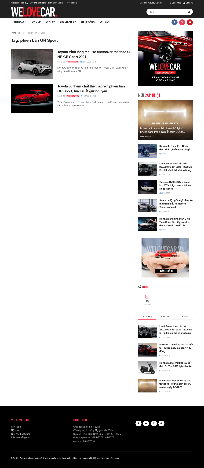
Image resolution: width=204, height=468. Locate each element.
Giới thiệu (15, 2)
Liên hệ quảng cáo (56, 2)
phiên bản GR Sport (36, 32)
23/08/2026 (165, 174)
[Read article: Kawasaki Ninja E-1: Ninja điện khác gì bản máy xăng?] (147, 151)
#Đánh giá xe (68, 22)
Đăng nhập (176, 2)
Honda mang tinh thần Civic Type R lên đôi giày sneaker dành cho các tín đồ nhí (174, 222)
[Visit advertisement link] (165, 58)
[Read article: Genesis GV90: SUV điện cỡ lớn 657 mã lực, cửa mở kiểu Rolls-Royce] (147, 187)
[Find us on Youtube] (190, 22)
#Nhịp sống (88, 22)
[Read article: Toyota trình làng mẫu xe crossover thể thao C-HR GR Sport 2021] (32, 64)
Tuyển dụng (71, 2)
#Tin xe (36, 22)
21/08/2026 (165, 211)
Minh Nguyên (72, 96)
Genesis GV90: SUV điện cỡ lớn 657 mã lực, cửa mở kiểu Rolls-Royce (175, 185)
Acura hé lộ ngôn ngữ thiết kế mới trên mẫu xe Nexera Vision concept (176, 203)
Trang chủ (20, 22)
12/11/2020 (86, 61)
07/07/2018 (86, 96)
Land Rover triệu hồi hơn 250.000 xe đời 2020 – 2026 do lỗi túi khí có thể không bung (175, 167)
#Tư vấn (104, 22)
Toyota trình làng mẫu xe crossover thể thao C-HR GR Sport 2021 (94, 54)
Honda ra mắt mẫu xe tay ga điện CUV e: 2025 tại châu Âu (175, 364)
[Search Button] (189, 12)
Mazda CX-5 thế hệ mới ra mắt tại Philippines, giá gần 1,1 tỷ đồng (176, 348)
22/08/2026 (165, 193)
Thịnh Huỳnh (72, 62)
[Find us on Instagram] (182, 22)
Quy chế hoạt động (38, 2)
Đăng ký (189, 2)
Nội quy (24, 2)
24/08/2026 (146, 136)
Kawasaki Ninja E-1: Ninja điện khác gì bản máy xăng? (174, 147)
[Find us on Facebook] (174, 22)
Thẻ (24, 32)
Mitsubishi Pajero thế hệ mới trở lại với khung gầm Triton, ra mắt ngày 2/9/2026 (162, 130)
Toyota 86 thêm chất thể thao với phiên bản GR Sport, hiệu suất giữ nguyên (91, 88)
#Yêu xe (50, 22)
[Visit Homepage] (34, 12)
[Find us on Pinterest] (161, 423)
